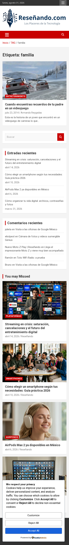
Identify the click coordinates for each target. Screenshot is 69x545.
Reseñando (27, 336)
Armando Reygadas (31, 112)
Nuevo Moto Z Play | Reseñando (23, 247)
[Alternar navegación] (7, 35)
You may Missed (17, 276)
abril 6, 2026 (11, 449)
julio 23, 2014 (12, 112)
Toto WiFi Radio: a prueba (31, 257)
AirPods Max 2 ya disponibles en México (27, 189)
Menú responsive (62, 3)
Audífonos (12, 437)
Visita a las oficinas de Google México (36, 229)
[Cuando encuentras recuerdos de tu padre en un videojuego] (34, 80)
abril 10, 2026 (12, 395)
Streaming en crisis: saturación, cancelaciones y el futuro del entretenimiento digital (27, 328)
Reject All (33, 522)
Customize (33, 515)
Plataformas (13, 316)
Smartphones (14, 378)
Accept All (33, 530)
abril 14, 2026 (12, 336)
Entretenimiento (15, 96)
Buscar (60, 137)
